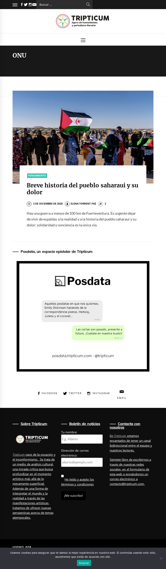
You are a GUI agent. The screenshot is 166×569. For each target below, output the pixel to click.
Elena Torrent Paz (83, 203)
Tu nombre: (69, 432)
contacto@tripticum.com (127, 484)
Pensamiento (37, 175)
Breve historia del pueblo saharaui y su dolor (82, 189)
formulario (137, 469)
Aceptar (84, 563)
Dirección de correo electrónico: (75, 452)
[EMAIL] (34, 4)
